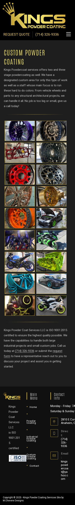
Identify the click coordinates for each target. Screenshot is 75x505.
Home (33, 407)
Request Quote (16, 34)
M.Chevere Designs (13, 500)
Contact (34, 465)
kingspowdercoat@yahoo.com (64, 470)
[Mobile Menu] (68, 34)
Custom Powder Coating (31, 456)
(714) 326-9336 (47, 34)
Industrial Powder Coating (32, 438)
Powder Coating (31, 421)
